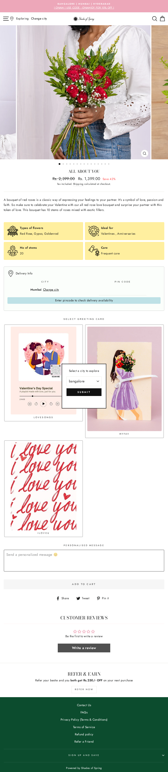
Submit (84, 392)
